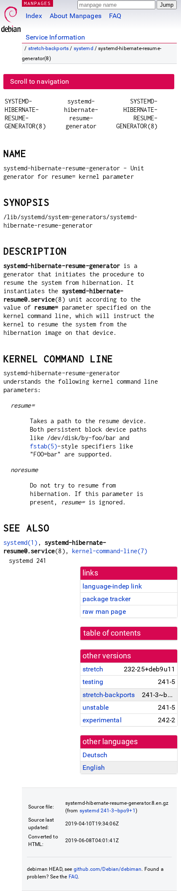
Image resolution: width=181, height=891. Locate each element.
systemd (83, 48)
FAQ (115, 16)
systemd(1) (20, 542)
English (94, 768)
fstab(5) (43, 446)
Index (34, 16)
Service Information (55, 37)
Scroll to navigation (39, 81)
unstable (96, 707)
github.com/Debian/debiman (108, 869)
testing (93, 682)
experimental (102, 720)
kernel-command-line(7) (109, 550)
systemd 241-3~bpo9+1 (108, 811)
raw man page (104, 611)
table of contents (112, 633)
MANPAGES (37, 3)
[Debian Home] (10, 17)
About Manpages (75, 16)
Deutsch (95, 755)
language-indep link (112, 586)
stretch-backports (48, 48)
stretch (93, 669)
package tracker (106, 599)
